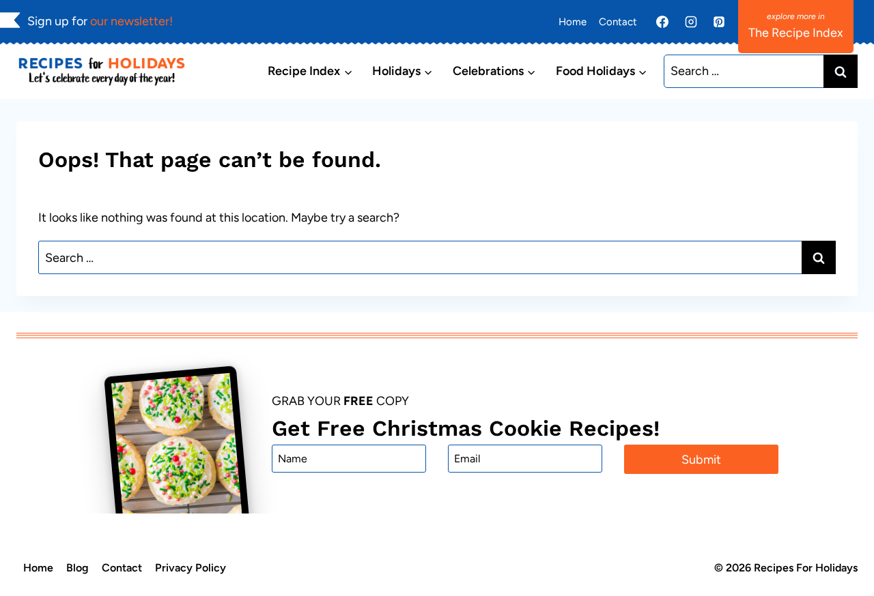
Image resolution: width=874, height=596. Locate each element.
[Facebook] (662, 22)
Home (573, 22)
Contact (618, 22)
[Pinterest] (719, 22)
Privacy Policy (190, 567)
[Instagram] (691, 22)
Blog (77, 567)
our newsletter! (131, 21)
